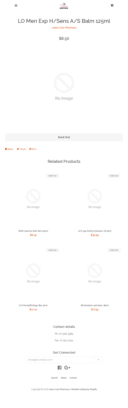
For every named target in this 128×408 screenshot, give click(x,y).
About (63, 378)
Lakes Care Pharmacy (64, 27)
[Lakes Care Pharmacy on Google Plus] (67, 368)
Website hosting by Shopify (84, 389)
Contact (73, 378)
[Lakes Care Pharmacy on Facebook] (60, 368)
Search (54, 378)
